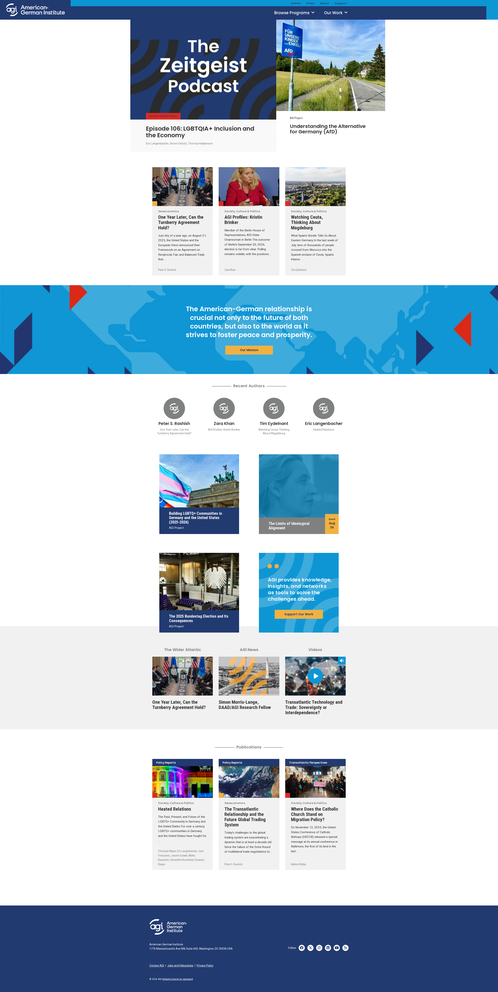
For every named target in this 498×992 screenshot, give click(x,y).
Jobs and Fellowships (180, 965)
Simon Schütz (178, 143)
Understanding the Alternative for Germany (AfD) (328, 129)
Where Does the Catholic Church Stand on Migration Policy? (314, 814)
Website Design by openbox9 (177, 979)
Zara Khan (230, 269)
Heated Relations (323, 429)
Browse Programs (292, 13)
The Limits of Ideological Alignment (289, 525)
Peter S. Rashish (167, 269)
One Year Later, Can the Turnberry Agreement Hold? (180, 222)
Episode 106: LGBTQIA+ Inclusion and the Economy (200, 131)
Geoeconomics (154, 203)
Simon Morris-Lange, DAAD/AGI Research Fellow (245, 704)
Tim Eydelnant (298, 269)
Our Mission (249, 350)
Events (296, 3)
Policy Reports (166, 762)
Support (341, 3)
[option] (203, 85)
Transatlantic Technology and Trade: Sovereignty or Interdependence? (313, 707)
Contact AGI (156, 965)
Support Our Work (298, 614)
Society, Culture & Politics (163, 116)
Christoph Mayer (167, 851)
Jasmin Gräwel (179, 855)
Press (310, 3)
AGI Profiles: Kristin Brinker (243, 219)
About (324, 3)
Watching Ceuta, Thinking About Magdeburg (307, 222)
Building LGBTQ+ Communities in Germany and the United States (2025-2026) (195, 517)
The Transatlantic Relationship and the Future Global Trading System (245, 817)
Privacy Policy (205, 965)
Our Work (334, 13)
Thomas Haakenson (200, 143)
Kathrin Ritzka (298, 864)
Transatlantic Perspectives (308, 762)
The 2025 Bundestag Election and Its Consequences (198, 618)
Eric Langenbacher (157, 143)
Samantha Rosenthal (181, 859)
